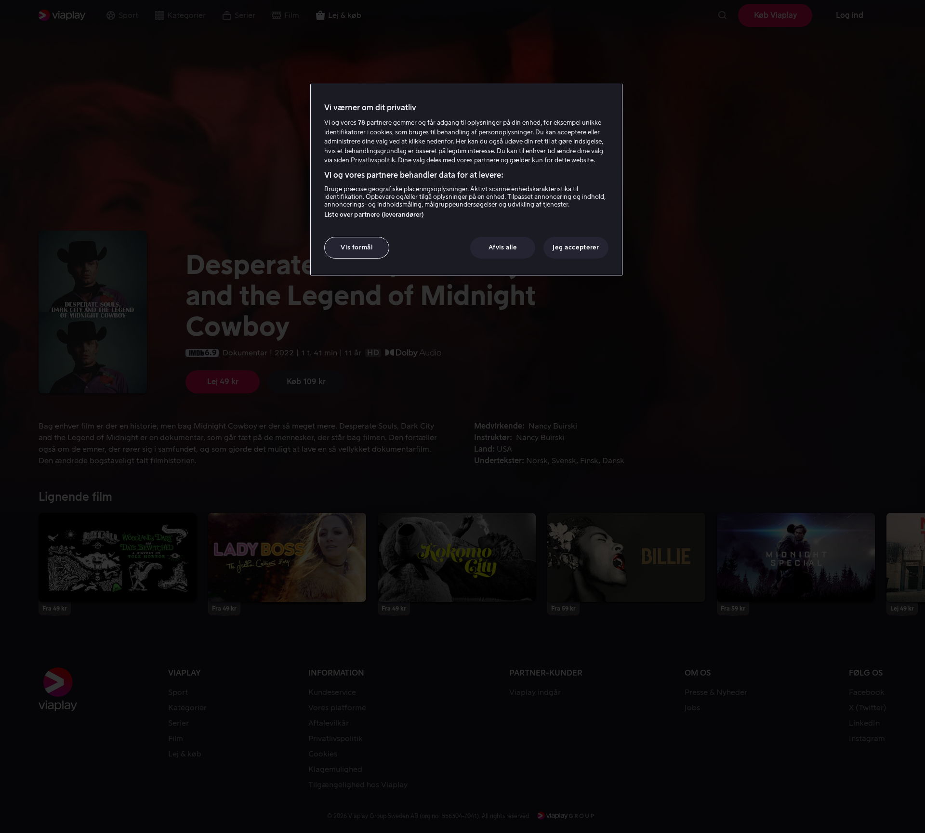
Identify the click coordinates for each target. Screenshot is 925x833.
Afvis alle (503, 247)
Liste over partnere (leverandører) (374, 214)
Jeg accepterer (576, 247)
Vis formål (357, 247)
